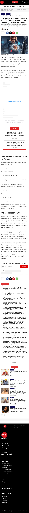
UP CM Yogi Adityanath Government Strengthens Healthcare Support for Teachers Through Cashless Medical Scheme (18, 392)
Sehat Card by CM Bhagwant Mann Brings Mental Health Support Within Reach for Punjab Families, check (18, 373)
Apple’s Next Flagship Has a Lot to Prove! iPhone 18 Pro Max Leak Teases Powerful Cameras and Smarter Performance (13, 358)
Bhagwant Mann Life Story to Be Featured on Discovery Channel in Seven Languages (14, 338)
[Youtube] (2, 452)
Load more (14, 362)
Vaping (10, 272)
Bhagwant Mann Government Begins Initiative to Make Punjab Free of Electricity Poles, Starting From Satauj (14, 308)
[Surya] (2, 29)
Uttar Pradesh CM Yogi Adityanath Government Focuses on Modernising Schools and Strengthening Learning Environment (15, 334)
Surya (6, 29)
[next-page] (4, 415)
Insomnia (11, 270)
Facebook (6, 445)
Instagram (6, 447)
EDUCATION (13, 388)
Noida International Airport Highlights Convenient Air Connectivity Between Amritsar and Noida (15, 288)
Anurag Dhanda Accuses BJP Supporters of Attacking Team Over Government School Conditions (14, 313)
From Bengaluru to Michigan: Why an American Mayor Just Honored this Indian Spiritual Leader (18, 410)
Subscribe (24, 266)
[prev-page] (2, 415)
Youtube (6, 452)
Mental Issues (4, 272)
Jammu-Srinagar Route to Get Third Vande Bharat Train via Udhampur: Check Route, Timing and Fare (14, 293)
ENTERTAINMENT (7, 9)
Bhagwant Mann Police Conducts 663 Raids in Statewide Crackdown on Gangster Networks (14, 318)
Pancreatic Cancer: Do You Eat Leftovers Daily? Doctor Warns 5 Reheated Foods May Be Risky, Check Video (14, 134)
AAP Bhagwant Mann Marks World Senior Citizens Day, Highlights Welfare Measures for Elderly (14, 329)
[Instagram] (2, 448)
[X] (10, 32)
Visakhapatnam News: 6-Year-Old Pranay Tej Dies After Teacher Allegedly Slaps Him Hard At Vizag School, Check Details (15, 353)
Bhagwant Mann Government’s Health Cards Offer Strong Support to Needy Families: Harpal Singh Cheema (18, 382)
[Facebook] (7, 32)
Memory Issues (17, 270)
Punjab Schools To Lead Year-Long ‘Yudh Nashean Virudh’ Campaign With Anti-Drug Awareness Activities (14, 298)
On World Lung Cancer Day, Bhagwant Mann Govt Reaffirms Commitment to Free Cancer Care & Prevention (18, 401)
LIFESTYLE (8, 13)
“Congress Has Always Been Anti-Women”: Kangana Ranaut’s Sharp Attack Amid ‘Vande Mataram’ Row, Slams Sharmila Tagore (14, 348)
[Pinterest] (13, 32)
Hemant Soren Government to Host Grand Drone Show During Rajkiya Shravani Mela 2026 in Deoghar (15, 303)
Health (7, 270)
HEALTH (3, 13)
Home (2, 9)
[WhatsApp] (17, 32)
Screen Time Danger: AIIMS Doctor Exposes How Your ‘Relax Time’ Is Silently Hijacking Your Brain (14, 144)
